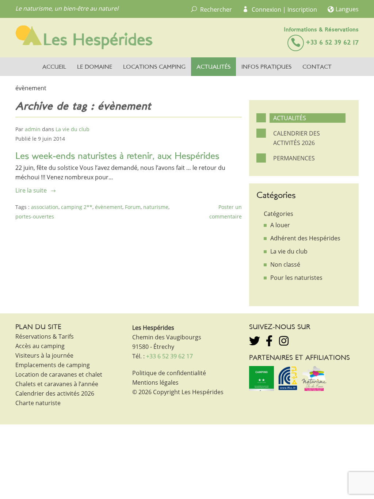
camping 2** (76, 206)
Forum (133, 206)
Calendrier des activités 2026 (296, 138)
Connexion (266, 9)
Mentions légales (155, 382)
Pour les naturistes (296, 278)
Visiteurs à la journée (44, 355)
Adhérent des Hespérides (305, 238)
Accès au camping (40, 346)
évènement (108, 206)
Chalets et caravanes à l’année (56, 384)
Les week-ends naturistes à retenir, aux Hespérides (117, 156)
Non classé (285, 264)
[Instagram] (283, 340)
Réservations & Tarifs (44, 336)
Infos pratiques (266, 67)
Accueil (54, 67)
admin (33, 129)
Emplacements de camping (52, 365)
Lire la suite (31, 190)
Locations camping (154, 67)
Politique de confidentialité (169, 373)
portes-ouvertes (34, 216)
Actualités (213, 67)
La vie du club (72, 129)
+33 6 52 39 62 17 (332, 43)
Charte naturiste (38, 403)
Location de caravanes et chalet (58, 374)
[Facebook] (269, 340)
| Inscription (300, 9)
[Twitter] (254, 340)
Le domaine (94, 67)
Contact (317, 67)
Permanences (294, 158)
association (44, 206)
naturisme (155, 206)
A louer (280, 225)
